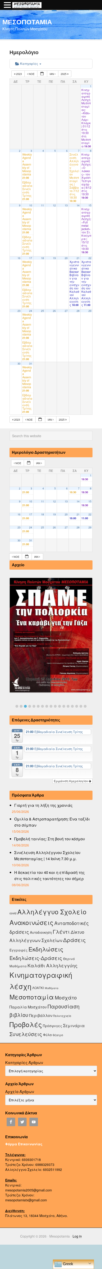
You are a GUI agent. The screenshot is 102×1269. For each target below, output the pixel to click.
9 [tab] (51, 706)
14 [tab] (72, 706)
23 (19, 311)
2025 (64, 74)
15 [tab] (76, 706)
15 (89, 205)
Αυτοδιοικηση (41, 932)
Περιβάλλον (40, 1015)
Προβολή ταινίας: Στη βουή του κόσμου (49, 839)
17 (30, 258)
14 (78, 205)
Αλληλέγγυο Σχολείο (51, 911)
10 (30, 205)
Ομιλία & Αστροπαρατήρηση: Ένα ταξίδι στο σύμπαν (52, 822)
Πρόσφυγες (52, 1025)
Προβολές (25, 1024)
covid (12, 913)
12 (54, 205)
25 (42, 311)
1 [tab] (16, 706)
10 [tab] (55, 706)
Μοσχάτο (66, 997)
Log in (77, 1236)
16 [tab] (80, 706)
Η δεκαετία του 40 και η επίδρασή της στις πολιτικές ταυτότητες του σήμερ (49, 875)
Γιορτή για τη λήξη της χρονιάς (43, 805)
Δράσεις (74, 939)
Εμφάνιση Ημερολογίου (71, 781)
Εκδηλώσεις (45, 949)
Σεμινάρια (74, 1025)
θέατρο (58, 1035)
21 (78, 258)
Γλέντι (61, 931)
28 (78, 311)
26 (54, 311)
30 (19, 363)
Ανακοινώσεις (31, 922)
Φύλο (47, 1034)
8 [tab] (46, 706)
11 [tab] (59, 706)
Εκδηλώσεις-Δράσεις (35, 957)
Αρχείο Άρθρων (19, 1091)
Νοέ (31, 74)
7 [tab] (42, 706)
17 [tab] (85, 706)
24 (30, 311)
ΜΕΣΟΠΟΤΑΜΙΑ (27, 22)
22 (89, 258)
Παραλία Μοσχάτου (28, 1006)
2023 (19, 74)
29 (89, 311)
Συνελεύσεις (25, 1034)
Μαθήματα (51, 988)
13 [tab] (68, 706)
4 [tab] (29, 706)
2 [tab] (21, 706)
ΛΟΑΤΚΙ (38, 988)
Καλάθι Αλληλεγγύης (53, 965)
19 (54, 258)
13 (66, 205)
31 (30, 363)
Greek (67, 1264)
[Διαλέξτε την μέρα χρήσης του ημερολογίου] (42, 73)
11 (42, 205)
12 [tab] (63, 706)
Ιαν (52, 74)
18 (42, 258)
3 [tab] (25, 706)
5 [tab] (33, 706)
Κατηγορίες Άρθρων (24, 1062)
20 (66, 258)
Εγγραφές (18, 950)
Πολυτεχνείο (62, 1016)
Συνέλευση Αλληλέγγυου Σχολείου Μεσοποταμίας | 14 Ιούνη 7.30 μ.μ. (47, 855)
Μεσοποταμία (31, 996)
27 (66, 311)
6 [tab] (38, 706)
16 (19, 258)
